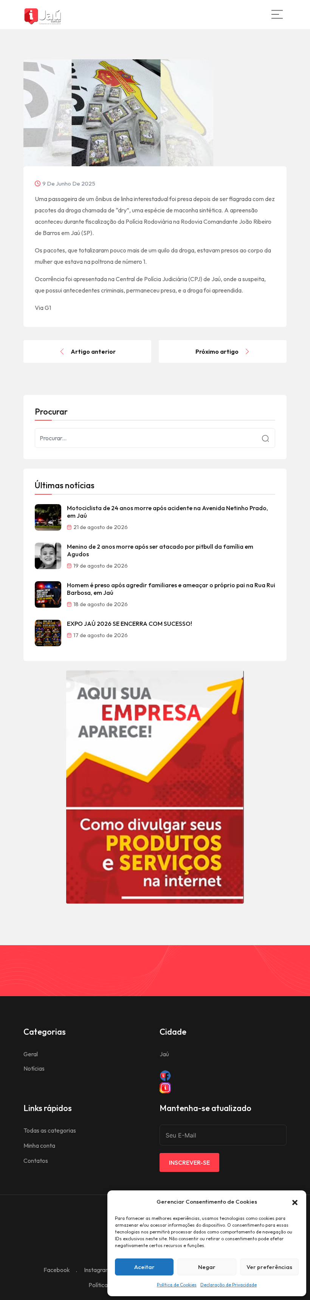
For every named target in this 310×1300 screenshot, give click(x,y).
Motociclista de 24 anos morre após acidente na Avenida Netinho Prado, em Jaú (167, 511)
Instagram (97, 1270)
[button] (295, 1202)
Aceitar (144, 1267)
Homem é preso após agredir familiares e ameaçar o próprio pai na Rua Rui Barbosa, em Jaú (171, 588)
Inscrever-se (189, 1162)
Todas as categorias (49, 1130)
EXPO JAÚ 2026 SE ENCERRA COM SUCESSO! (129, 623)
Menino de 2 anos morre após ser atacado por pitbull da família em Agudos (160, 550)
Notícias (34, 1068)
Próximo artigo (217, 351)
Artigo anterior (93, 351)
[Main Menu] (277, 14)
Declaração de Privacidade (228, 1285)
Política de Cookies (177, 1285)
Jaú (164, 1054)
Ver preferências (269, 1267)
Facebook (56, 1270)
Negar (206, 1267)
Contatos (35, 1160)
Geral (30, 1054)
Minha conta (39, 1145)
